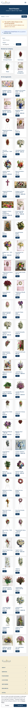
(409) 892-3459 (7, 33)
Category (4, 42)
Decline (7, 705)
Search (3, 38)
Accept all (20, 705)
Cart (24, 16)
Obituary (3, 16)
